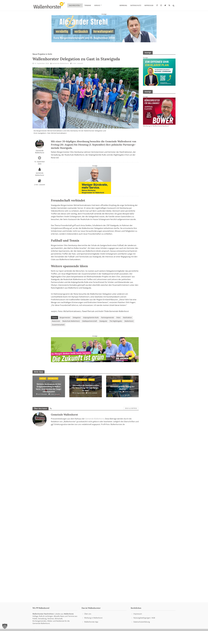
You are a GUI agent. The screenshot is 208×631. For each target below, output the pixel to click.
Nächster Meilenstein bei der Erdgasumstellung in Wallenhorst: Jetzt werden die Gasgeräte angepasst (49, 386)
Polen (118, 317)
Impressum (148, 5)
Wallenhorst (129, 321)
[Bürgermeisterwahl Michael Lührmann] (159, 72)
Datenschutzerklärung (141, 622)
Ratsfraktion (127, 317)
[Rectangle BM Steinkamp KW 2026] (95, 180)
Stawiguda (103, 321)
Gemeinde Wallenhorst (60, 63)
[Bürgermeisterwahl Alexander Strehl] (104, 28)
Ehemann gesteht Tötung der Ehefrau (122, 386)
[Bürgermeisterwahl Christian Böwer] (159, 111)
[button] (5, 626)
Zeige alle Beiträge (131, 408)
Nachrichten (74, 5)
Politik (91, 380)
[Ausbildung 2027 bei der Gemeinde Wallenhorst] (95, 348)
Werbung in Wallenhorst (93, 618)
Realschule (56, 321)
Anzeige (43, 378)
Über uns (87, 614)
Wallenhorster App (91, 622)
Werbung (123, 5)
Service (97, 5)
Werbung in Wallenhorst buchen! (156, 126)
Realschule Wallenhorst (71, 321)
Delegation (77, 317)
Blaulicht (116, 381)
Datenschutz (135, 5)
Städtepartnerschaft (89, 321)
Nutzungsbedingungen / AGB (144, 618)
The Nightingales (116, 321)
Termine (87, 5)
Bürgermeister (65, 317)
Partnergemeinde (107, 317)
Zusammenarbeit (58, 325)
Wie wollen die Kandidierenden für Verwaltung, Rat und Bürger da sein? (85, 386)
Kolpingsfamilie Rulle (91, 317)
